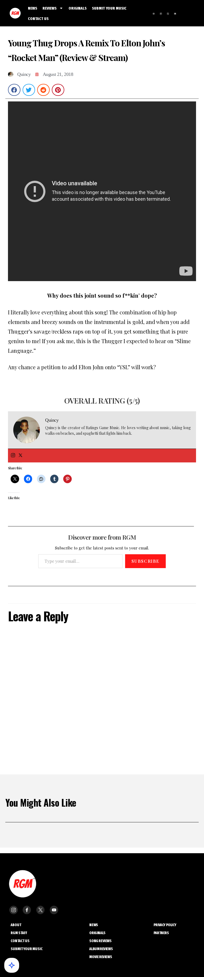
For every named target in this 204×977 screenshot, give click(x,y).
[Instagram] (13, 455)
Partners (161, 933)
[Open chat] (11, 965)
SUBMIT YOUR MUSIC (109, 8)
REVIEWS (49, 8)
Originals (97, 933)
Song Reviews (100, 941)
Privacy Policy (165, 925)
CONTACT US (38, 18)
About (16, 925)
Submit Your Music (26, 949)
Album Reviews (101, 949)
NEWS (32, 8)
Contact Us (20, 941)
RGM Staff (19, 933)
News (93, 925)
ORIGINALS (78, 8)
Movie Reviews (100, 957)
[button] (14, 90)
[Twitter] (20, 455)
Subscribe (145, 561)
